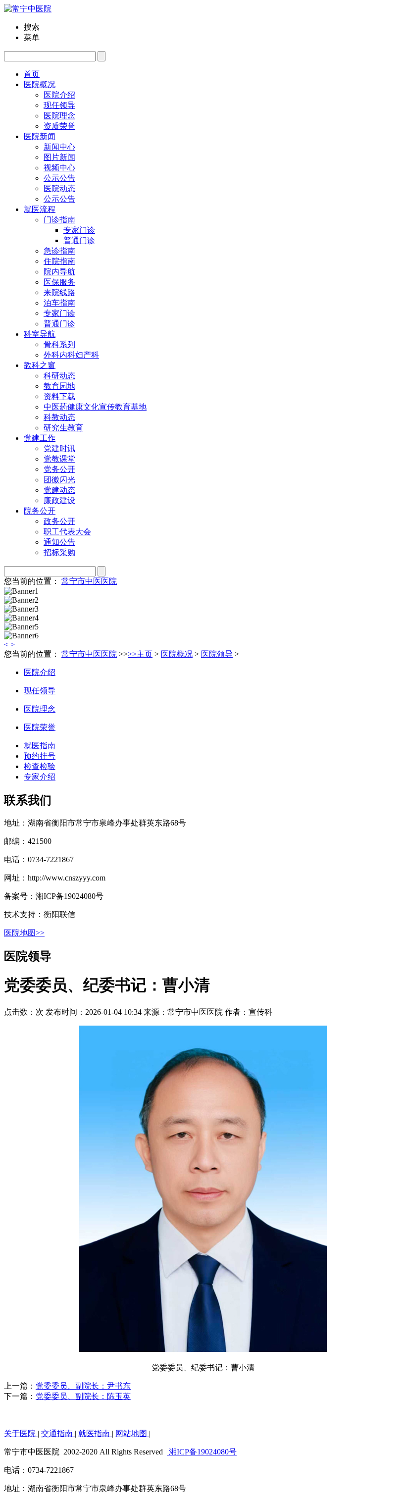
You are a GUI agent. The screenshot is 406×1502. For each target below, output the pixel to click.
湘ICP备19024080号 (202, 1452)
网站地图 (132, 1433)
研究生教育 (63, 427)
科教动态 (59, 417)
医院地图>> (24, 933)
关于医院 (21, 1433)
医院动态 (59, 188)
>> (132, 654)
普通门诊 (59, 323)
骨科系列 (59, 344)
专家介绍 (39, 777)
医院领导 (217, 654)
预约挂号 (39, 756)
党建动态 (59, 490)
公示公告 (59, 199)
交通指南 (58, 1433)
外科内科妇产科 (71, 355)
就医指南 (39, 745)
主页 (144, 654)
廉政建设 (59, 500)
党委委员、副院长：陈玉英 (83, 1396)
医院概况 (177, 654)
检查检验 (39, 766)
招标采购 (59, 552)
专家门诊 (59, 313)
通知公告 (59, 542)
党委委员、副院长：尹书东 (83, 1386)
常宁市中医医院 (89, 581)
